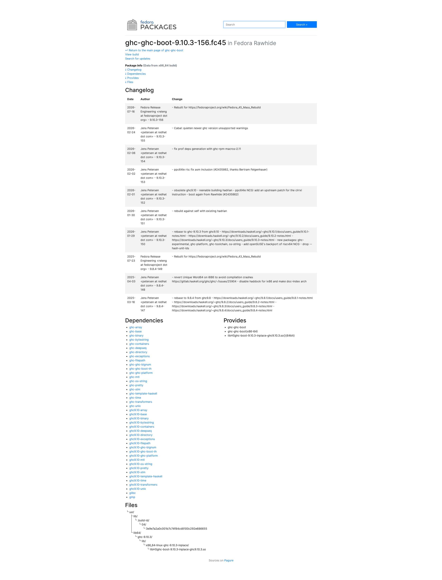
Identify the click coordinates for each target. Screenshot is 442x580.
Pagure (228, 560)
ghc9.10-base (138, 414)
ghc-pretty (136, 385)
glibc (132, 493)
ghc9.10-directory (140, 435)
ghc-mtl (134, 377)
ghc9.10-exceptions (142, 439)
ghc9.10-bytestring (141, 422)
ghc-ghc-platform (141, 372)
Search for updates (137, 58)
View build (132, 54)
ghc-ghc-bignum (140, 364)
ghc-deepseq (138, 348)
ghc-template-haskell (143, 393)
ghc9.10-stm (137, 472)
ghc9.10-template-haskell (145, 476)
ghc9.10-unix (137, 488)
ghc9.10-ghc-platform (143, 455)
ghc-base (135, 331)
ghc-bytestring (139, 339)
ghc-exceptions (139, 356)
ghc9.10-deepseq (140, 430)
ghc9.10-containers (141, 426)
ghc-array (135, 327)
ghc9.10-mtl (137, 459)
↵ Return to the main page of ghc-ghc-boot (154, 50)
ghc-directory (138, 352)
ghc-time (135, 397)
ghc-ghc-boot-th (140, 368)
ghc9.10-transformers (143, 484)
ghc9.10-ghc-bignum (142, 447)
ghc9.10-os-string (140, 464)
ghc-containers (139, 343)
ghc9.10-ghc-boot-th (143, 451)
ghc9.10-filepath (139, 443)
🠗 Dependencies (135, 73)
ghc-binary (136, 335)
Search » (302, 24)
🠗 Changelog (133, 69)
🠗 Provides (132, 78)
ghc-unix (135, 406)
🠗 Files (129, 82)
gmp (132, 497)
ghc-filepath (137, 360)
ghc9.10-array (138, 410)
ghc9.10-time (137, 480)
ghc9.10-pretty (138, 468)
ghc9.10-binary (139, 418)
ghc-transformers (140, 401)
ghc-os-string (138, 381)
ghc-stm (134, 389)
